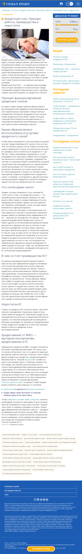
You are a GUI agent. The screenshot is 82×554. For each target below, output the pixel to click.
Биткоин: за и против (62, 201)
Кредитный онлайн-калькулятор (12, 438)
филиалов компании (35, 389)
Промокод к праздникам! (64, 64)
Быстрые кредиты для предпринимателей (59, 450)
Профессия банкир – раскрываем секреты (62, 207)
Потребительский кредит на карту (13, 442)
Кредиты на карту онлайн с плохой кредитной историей (59, 442)
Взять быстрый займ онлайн (11, 435)
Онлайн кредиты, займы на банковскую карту (47, 462)
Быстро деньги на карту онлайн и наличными (51, 466)
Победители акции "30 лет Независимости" (65, 129)
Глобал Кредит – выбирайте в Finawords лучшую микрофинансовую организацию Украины (66, 110)
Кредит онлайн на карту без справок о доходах (61, 438)
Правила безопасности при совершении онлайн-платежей (65, 150)
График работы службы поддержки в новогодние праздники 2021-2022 (64, 121)
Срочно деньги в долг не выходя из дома (45, 446)
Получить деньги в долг (12, 382)
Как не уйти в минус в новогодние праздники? (64, 168)
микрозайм (30, 359)
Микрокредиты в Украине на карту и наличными (47, 458)
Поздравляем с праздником (65, 135)
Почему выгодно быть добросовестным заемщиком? (63, 215)
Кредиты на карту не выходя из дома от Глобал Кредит (19, 466)
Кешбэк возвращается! (63, 76)
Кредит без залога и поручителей (35, 450)
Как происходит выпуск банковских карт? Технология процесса (66, 159)
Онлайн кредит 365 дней (32, 442)
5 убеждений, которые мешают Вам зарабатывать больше (65, 194)
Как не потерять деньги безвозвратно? (64, 175)
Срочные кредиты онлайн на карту (42, 470)
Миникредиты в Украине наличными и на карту (17, 462)
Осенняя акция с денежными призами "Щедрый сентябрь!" (66, 82)
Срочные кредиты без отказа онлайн (50, 435)
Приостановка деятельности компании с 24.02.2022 (66, 100)
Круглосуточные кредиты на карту (34, 438)
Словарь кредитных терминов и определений (16, 470)
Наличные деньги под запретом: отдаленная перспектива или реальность (66, 184)
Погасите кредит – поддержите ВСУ (61, 58)
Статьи (14, 10)
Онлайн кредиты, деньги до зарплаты (41, 454)
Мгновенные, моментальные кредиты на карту (16, 446)
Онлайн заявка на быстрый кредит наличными (17, 458)
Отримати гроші (41, 549)
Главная (5, 10)
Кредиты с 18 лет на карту (29, 435)
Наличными (9, 389)
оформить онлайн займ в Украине (23, 399)
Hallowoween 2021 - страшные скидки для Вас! (66, 70)
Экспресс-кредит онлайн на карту (13, 450)
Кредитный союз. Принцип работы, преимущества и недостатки (49, 10)
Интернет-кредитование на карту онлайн (15, 454)
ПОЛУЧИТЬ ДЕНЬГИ (66, 40)
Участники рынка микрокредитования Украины (17, 473)
